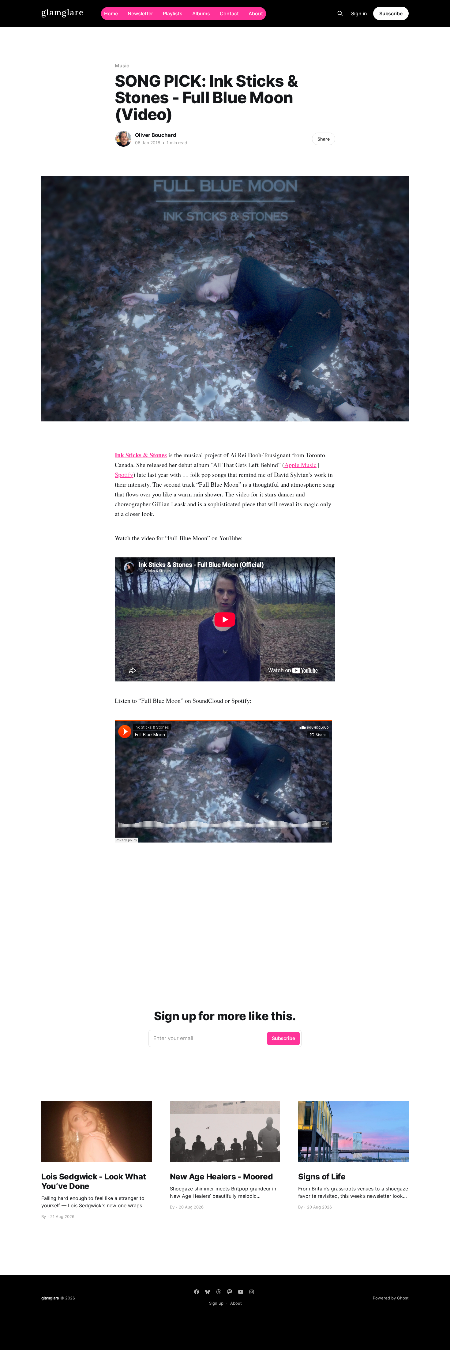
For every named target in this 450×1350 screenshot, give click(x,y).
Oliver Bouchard (155, 135)
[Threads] (218, 1291)
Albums (201, 13)
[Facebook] (196, 1291)
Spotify (124, 474)
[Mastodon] (229, 1291)
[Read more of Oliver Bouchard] (123, 138)
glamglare (62, 12)
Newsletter (140, 13)
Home (111, 13)
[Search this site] (340, 13)
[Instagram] (251, 1291)
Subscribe (391, 13)
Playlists (172, 13)
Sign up (216, 1303)
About (256, 13)
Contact (229, 13)
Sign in (359, 13)
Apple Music (300, 465)
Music (122, 65)
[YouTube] (240, 1291)
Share (323, 138)
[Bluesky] (207, 1291)
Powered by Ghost (391, 1297)
